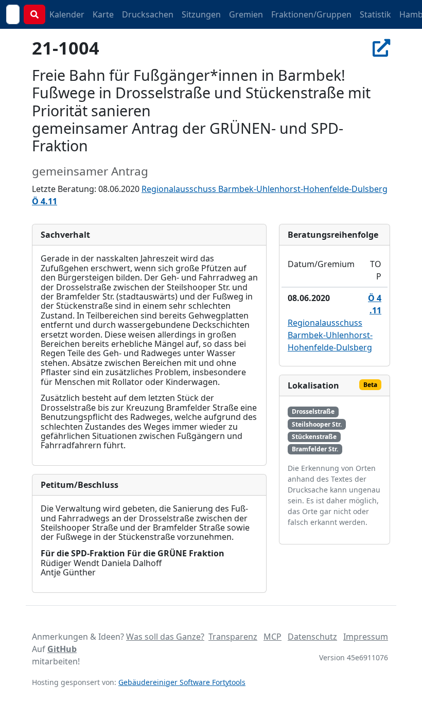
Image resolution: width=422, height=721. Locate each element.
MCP (272, 636)
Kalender (66, 14)
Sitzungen (201, 14)
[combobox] (13, 14)
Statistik (375, 14)
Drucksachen (147, 14)
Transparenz (232, 636)
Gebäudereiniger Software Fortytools (181, 682)
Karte (103, 14)
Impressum (365, 636)
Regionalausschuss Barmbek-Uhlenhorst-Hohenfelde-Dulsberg (265, 189)
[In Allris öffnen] (381, 48)
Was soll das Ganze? (165, 636)
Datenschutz (312, 636)
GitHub (62, 649)
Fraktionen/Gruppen (311, 14)
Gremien (246, 14)
